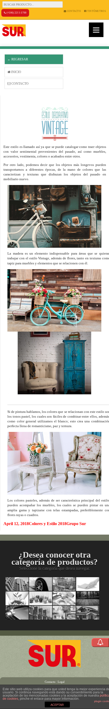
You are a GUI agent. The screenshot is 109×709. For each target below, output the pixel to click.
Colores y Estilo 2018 (47, 523)
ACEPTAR (57, 704)
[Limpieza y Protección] (87, 584)
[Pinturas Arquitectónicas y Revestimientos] (17, 584)
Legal (61, 681)
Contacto (73, 11)
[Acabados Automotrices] (40, 584)
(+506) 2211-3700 (16, 12)
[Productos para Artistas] (64, 613)
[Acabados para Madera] (87, 598)
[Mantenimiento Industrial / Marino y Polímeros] (64, 584)
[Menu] (96, 29)
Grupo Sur (76, 523)
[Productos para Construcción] (40, 613)
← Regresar (17, 59)
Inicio (15, 72)
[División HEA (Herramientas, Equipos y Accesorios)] (64, 598)
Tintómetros (96, 11)
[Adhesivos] (17, 613)
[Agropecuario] (17, 598)
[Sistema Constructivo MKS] (87, 613)
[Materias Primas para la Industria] (40, 598)
